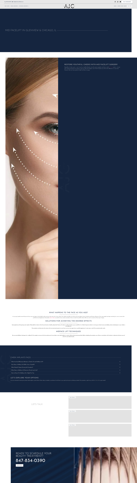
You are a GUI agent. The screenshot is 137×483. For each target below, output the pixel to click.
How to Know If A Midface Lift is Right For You (22, 373)
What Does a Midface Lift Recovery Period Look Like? (24, 370)
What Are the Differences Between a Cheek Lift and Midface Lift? (27, 361)
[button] (66, 361)
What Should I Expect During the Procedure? (22, 367)
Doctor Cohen (52, 317)
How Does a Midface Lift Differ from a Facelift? (23, 364)
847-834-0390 (30, 460)
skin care (111, 67)
